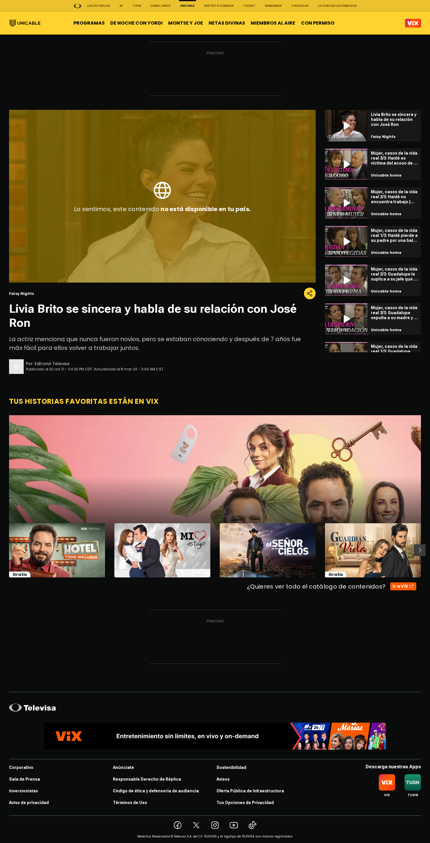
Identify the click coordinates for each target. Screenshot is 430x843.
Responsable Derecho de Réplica (147, 779)
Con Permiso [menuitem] (317, 23)
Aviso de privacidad (29, 802)
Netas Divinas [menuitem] (227, 23)
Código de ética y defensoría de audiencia (156, 791)
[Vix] (413, 23)
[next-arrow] (420, 550)
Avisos (223, 779)
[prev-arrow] (5, 550)
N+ (121, 5)
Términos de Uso (130, 802)
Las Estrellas (98, 5)
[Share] (310, 293)
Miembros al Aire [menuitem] (273, 23)
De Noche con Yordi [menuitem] (136, 23)
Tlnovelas (300, 5)
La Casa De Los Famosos (337, 5)
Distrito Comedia (219, 5)
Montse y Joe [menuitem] (185, 23)
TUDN (137, 5)
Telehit (249, 5)
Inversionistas (23, 791)
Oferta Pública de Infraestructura (250, 791)
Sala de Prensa (24, 779)
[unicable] (25, 23)
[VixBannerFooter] (215, 736)
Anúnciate (123, 767)
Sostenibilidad (231, 767)
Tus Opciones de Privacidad (245, 802)
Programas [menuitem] (89, 23)
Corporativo (21, 767)
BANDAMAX (273, 5)
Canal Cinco (160, 5)
